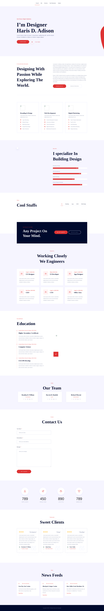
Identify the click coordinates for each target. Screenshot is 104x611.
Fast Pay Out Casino (24, 586)
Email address (20, 437)
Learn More (23, 41)
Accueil (37, 3)
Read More (21, 593)
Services (46, 3)
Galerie (59, 3)
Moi (41, 3)
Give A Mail (75, 232)
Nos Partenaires (53, 3)
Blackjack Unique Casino (50, 586)
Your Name (19, 428)
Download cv (59, 86)
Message (19, 446)
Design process (74, 86)
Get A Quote (61, 232)
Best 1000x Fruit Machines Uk (75, 586)
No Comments (26, 583)
